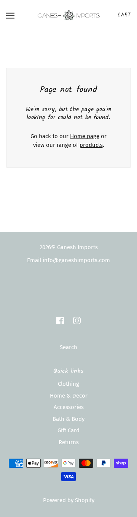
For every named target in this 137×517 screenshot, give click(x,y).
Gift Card (68, 430)
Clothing (68, 383)
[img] (60, 320)
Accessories (69, 407)
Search (68, 347)
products (91, 145)
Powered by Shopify (68, 500)
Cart (124, 15)
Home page (84, 136)
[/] (69, 15)
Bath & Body (68, 419)
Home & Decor (69, 395)
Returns (69, 442)
